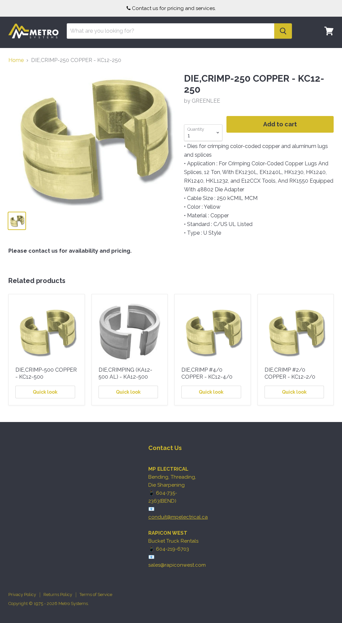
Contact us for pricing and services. (174, 8)
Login (325, 52)
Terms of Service (95, 594)
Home (16, 60)
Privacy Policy (22, 594)
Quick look (45, 392)
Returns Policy (57, 594)
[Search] (283, 31)
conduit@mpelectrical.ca (178, 517)
